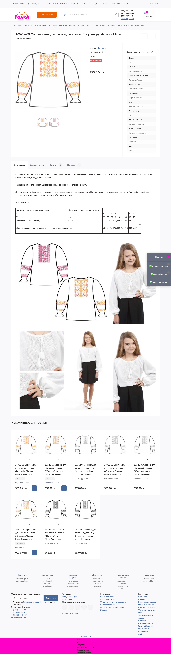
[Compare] (37, 444)
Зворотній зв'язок (145, 626)
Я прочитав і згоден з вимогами (34, 603)
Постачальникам (120, 4)
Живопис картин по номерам (113, 602)
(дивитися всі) (147, 52)
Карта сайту (143, 629)
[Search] (65, 14)
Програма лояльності (57, 4)
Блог (85, 4)
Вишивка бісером (107, 596)
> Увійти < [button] (154, 4)
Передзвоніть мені (19, 618)
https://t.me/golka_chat (90, 607)
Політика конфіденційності (35, 602)
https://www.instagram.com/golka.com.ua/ (71, 607)
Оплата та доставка (147, 604)
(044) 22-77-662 (127, 10)
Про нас (75, 4)
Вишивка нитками (22, 25)
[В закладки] (144, 36)
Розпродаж (18, 4)
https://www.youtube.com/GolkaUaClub (77, 607)
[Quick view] (37, 434)
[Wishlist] (37, 439)
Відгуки (105, 4)
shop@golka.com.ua (70, 613)
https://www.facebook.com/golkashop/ (64, 607)
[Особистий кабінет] (159, 282)
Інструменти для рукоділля (112, 607)
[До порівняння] (153, 36)
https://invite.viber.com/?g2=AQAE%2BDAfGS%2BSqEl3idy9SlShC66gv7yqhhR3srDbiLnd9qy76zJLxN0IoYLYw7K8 (84, 607)
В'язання (104, 610)
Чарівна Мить (103, 48)
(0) (97, 56)
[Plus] (35, 563)
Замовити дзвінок (127, 19)
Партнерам (143, 596)
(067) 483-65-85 (127, 13)
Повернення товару (147, 607)
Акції (140, 634)
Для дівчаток (74, 25)
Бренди (94, 4)
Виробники (143, 631)
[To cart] (34, 488)
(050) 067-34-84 (127, 16)
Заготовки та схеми (38, 25)
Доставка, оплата (35, 4)
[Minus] (16, 563)
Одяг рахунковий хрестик (57, 25)
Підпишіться (51, 598)
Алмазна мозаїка (107, 604)
